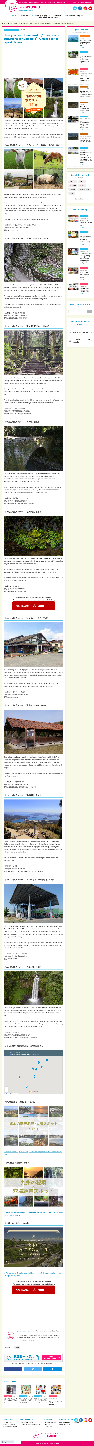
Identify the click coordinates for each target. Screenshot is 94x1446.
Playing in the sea (84, 189)
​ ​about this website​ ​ (79, 2)
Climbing (73, 185)
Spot (17, 1347)
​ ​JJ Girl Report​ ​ (56, 15)
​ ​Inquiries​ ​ (89, 2)
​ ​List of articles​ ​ (26, 15)
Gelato (82, 185)
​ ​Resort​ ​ (83, 182)
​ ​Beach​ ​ (73, 189)
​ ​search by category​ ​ (41, 15)
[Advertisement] (33, 60)
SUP (72, 193)
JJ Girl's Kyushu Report (10, 1426)
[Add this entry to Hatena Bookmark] (52, 1369)
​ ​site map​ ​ (48, 1424)
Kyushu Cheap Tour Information (47, 17)
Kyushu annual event (80, 333)
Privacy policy (49, 1426)
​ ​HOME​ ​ (14, 15)
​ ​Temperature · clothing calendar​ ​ (81, 340)
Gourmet (73, 182)
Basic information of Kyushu (74, 15)
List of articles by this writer (27, 1340)
